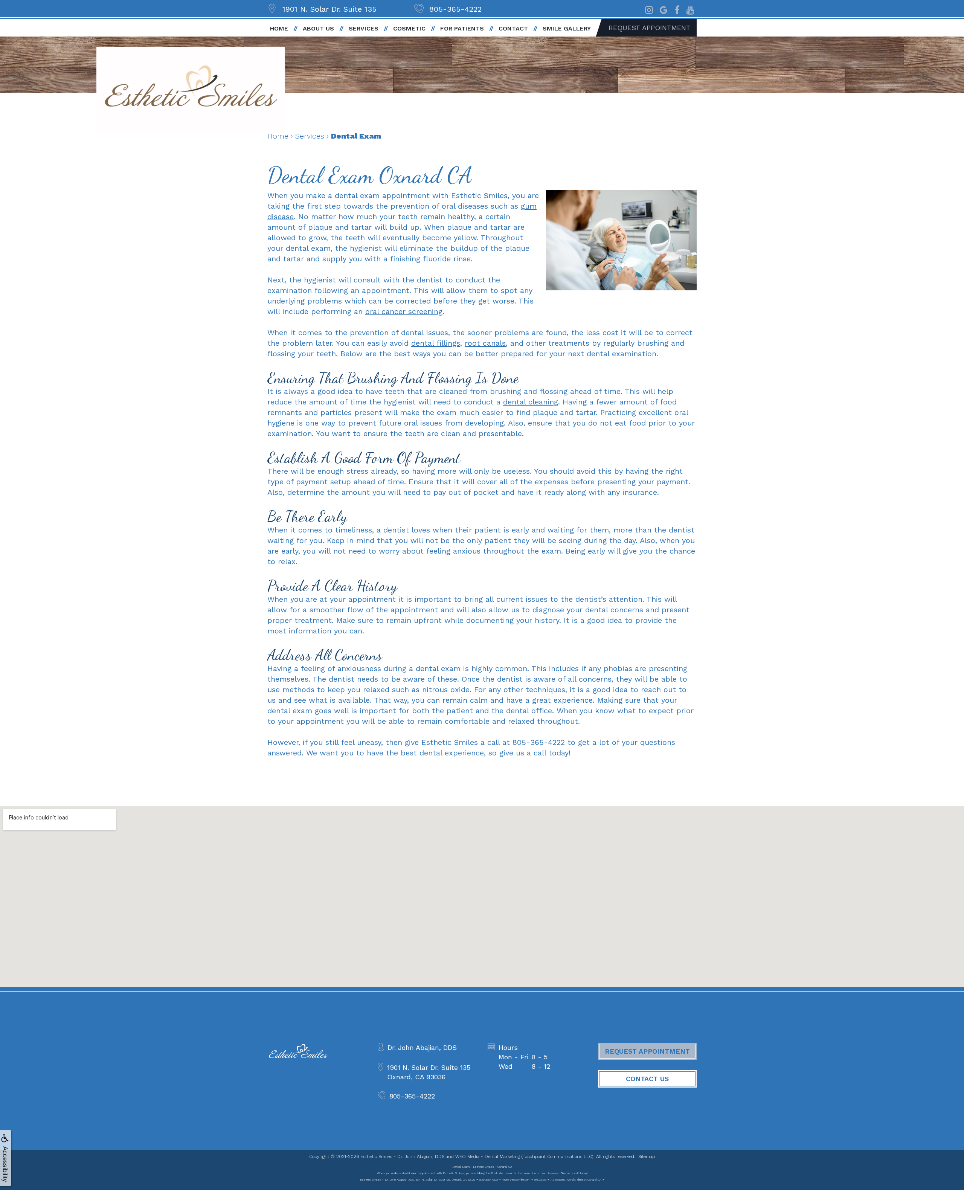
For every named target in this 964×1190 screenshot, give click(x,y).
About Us (318, 28)
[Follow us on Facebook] (677, 9)
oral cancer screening (403, 311)
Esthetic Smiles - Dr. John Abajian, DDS (402, 1156)
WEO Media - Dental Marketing (487, 1156)
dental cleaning (530, 401)
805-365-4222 (455, 9)
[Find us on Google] (663, 9)
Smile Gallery (567, 28)
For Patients (462, 28)
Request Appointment (650, 28)
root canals (485, 343)
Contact (513, 28)
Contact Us (647, 1079)
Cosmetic (409, 28)
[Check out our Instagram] (649, 9)
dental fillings (435, 343)
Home (279, 28)
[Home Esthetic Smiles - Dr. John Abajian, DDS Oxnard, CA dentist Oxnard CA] (190, 90)
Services (363, 28)
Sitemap (646, 1156)
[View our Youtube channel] (690, 9)
